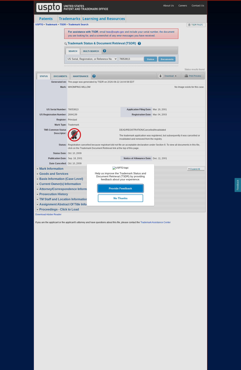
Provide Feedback (120, 188)
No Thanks (120, 198)
